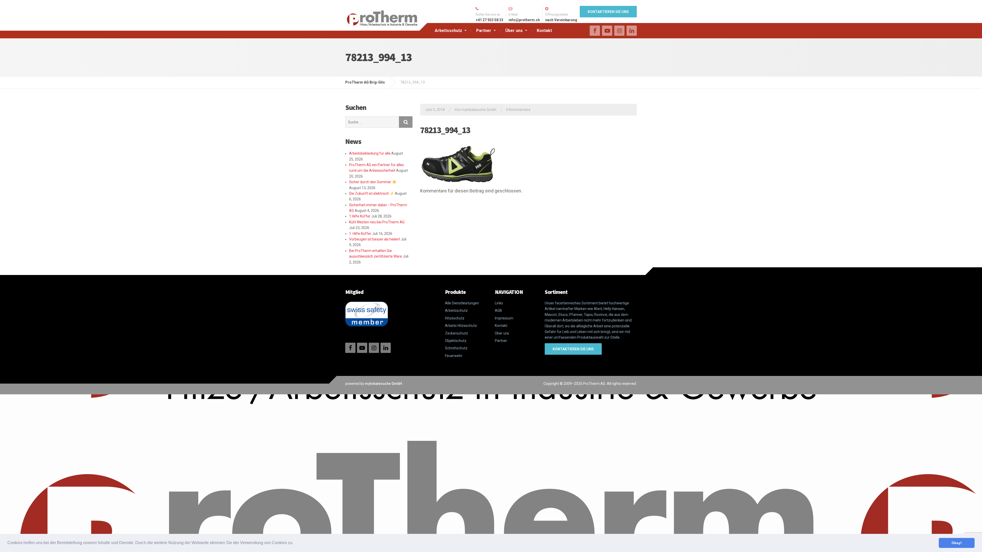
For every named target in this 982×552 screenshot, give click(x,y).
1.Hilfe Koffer (360, 216)
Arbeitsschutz (448, 30)
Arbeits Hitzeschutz (461, 326)
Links (499, 303)
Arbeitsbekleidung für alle (369, 153)
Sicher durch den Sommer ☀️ (372, 182)
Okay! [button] (957, 543)
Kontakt (544, 30)
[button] (295, 543)
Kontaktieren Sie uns (608, 12)
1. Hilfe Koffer (360, 234)
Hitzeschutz (454, 318)
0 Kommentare (518, 110)
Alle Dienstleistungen (462, 303)
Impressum (504, 318)
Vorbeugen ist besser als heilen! (374, 239)
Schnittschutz (456, 348)
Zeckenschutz (456, 333)
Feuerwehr (453, 356)
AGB (498, 310)
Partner (483, 30)
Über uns (514, 30)
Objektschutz (455, 341)
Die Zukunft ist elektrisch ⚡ (371, 193)
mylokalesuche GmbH (383, 384)
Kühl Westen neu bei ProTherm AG (377, 222)
